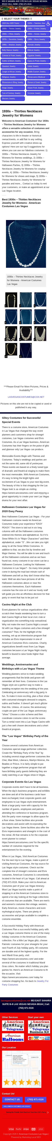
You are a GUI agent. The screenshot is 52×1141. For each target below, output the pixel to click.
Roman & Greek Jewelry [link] (37, 82)
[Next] (47, 1112)
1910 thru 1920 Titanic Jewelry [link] (10, 24)
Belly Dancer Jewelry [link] (10, 50)
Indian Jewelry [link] (33, 66)
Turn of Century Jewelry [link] (11, 93)
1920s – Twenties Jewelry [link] (37, 23)
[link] (48, 23)
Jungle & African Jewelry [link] (11, 72)
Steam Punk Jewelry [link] (36, 88)
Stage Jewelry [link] (7, 88)
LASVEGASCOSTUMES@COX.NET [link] (26, 397)
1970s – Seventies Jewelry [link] (12, 39)
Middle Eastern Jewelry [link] (37, 72)
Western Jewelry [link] (8, 99)
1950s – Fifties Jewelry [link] (11, 34)
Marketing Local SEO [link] (31, 1137)
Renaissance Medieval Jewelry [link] (36, 78)
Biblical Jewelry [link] (34, 50)
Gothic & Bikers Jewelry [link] (11, 61)
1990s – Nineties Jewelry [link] (11, 45)
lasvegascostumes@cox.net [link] (15, 1000)
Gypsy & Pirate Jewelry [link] (37, 61)
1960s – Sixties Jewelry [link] (37, 34)
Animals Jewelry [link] (34, 45)
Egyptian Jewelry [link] (34, 56)
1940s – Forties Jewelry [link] (37, 29)
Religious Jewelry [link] (9, 77)
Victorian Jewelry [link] (34, 93)
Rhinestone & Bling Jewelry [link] (12, 82)
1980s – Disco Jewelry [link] (36, 39)
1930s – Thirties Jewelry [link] (11, 29)
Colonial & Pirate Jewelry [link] (11, 56)
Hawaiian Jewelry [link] (8, 66)
